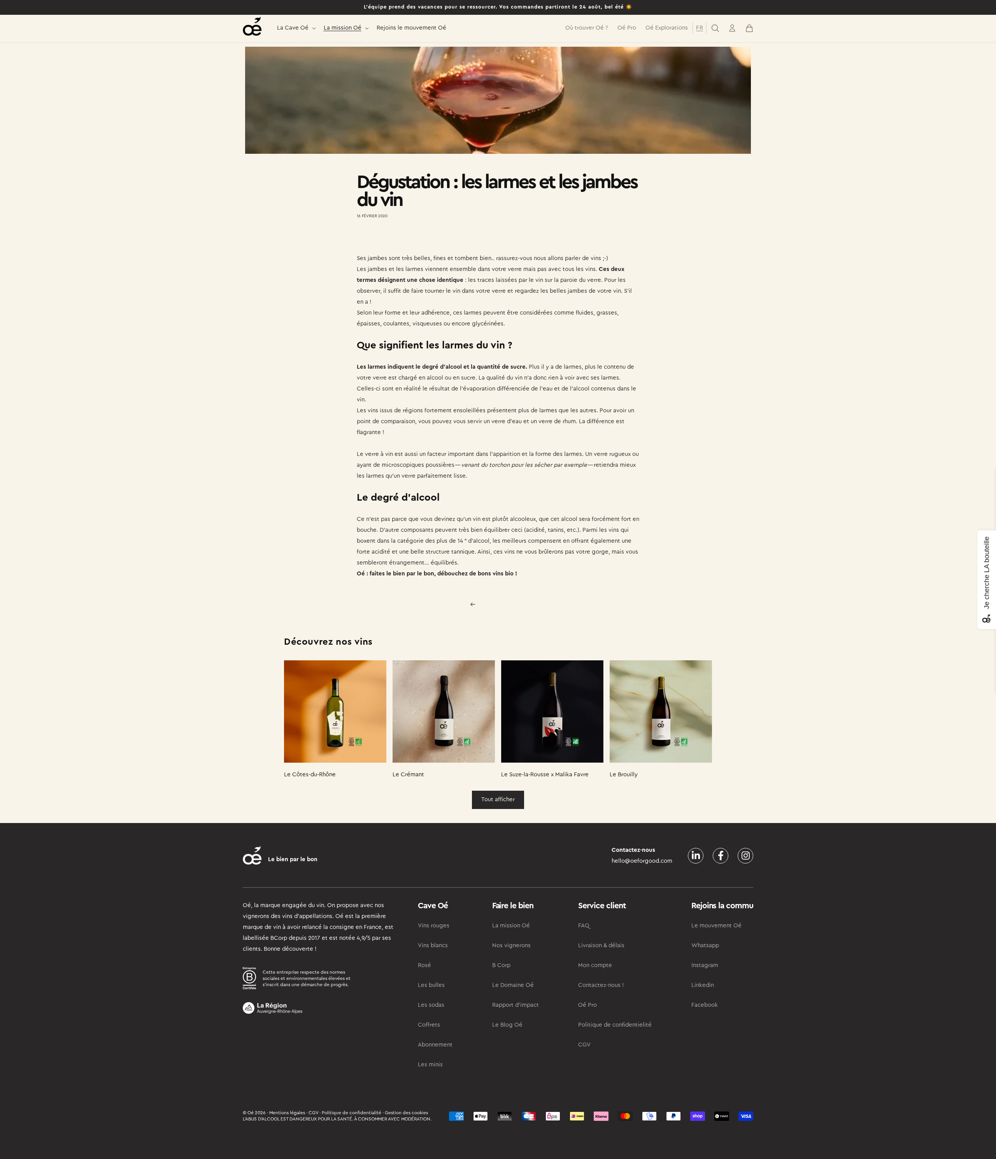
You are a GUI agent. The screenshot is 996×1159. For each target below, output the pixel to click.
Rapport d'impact (515, 1005)
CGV (584, 1045)
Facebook (704, 1005)
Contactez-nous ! (601, 985)
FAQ (583, 926)
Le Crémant (408, 774)
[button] (295, 28)
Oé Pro (587, 1005)
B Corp (501, 965)
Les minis (430, 1065)
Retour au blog (503, 604)
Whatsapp (705, 945)
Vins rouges (433, 926)
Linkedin (702, 985)
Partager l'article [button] (386, 238)
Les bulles (431, 985)
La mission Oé (342, 28)
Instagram (704, 965)
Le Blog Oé (507, 1025)
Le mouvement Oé (716, 926)
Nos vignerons (511, 945)
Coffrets (429, 1025)
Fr (699, 28)
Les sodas (431, 1005)
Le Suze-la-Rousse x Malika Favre (545, 774)
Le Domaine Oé (513, 985)
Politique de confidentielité (615, 1025)
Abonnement (435, 1045)
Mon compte (595, 965)
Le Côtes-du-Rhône (310, 774)
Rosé (424, 965)
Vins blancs (433, 945)
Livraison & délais (601, 945)
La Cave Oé (293, 28)
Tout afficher (498, 799)
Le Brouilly (624, 774)
